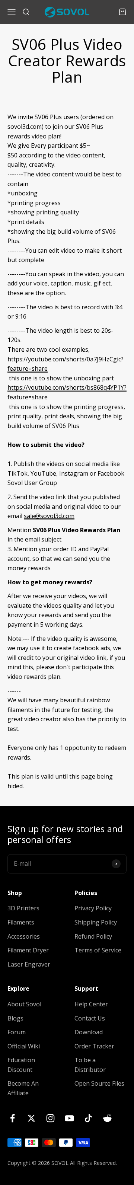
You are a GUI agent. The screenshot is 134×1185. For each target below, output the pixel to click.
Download (88, 1032)
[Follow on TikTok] (88, 1118)
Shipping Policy (95, 922)
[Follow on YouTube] (69, 1118)
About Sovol (24, 1004)
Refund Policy (93, 936)
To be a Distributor (90, 1065)
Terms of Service (97, 950)
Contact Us (89, 1018)
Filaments (20, 922)
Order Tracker (94, 1046)
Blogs (15, 1018)
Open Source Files (99, 1083)
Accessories (23, 936)
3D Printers (23, 908)
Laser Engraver (28, 964)
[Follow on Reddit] (107, 1118)
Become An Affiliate (23, 1088)
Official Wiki (23, 1046)
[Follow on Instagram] (50, 1118)
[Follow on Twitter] (31, 1118)
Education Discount (21, 1065)
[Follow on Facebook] (12, 1118)
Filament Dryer (28, 950)
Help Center (91, 1004)
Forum (16, 1032)
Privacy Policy (93, 908)
